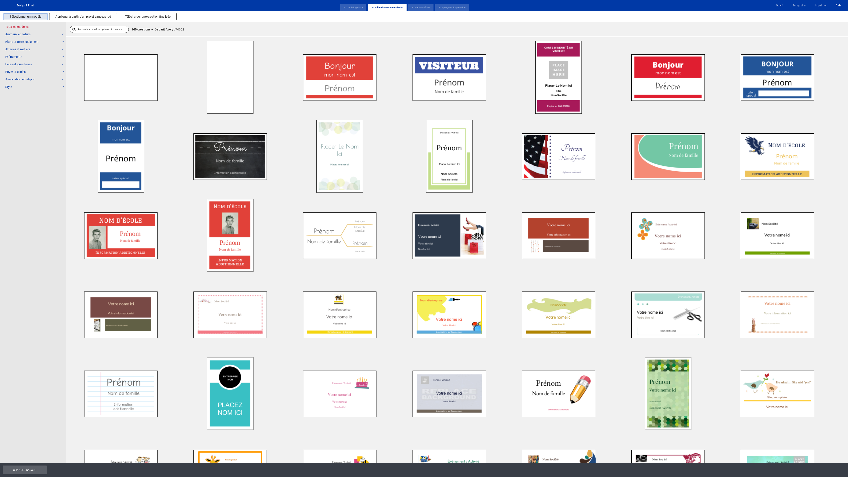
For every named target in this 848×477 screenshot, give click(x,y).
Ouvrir (780, 5)
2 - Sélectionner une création (387, 7)
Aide (838, 5)
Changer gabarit (25, 469)
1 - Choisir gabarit (353, 7)
